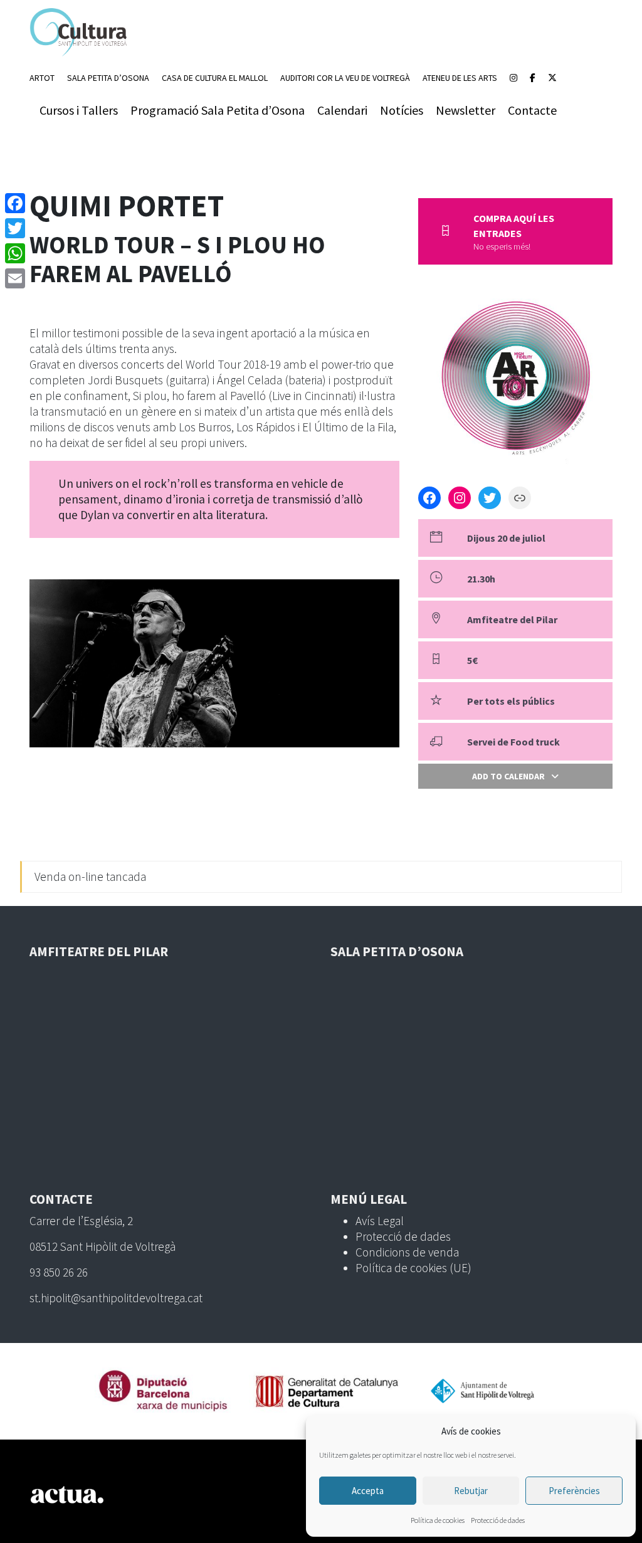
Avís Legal (379, 1220)
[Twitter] (15, 228)
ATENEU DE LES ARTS (460, 77)
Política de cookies (438, 1520)
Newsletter (465, 110)
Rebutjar (471, 1491)
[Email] (15, 278)
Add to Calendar (508, 776)
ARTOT (42, 77)
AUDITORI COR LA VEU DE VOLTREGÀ (345, 77)
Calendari (342, 110)
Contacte (532, 110)
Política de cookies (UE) (413, 1267)
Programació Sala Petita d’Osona (217, 110)
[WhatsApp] (15, 253)
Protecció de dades (498, 1520)
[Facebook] (532, 78)
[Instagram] (513, 78)
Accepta (368, 1491)
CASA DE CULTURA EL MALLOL (215, 77)
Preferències (574, 1491)
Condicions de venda (407, 1252)
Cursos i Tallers (78, 110)
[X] (552, 78)
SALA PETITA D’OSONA (108, 77)
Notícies (401, 110)
